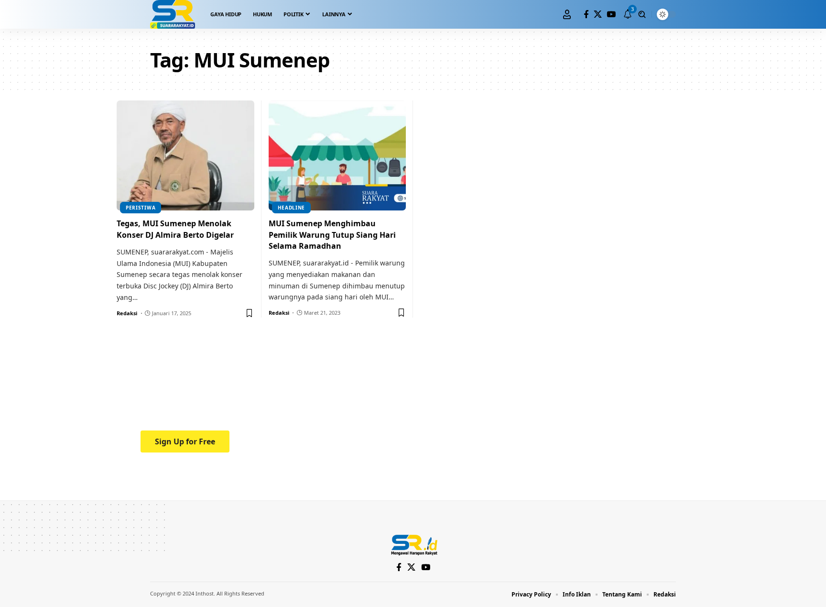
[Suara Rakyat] (172, 14)
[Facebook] (586, 15)
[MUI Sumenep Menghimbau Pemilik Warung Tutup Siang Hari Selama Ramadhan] (337, 155)
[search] (642, 14)
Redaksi (127, 313)
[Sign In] (567, 14)
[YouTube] (611, 15)
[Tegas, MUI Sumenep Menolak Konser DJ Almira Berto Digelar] (185, 155)
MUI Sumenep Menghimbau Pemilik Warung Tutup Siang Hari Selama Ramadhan (332, 234)
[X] (597, 15)
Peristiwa (140, 207)
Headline (291, 207)
